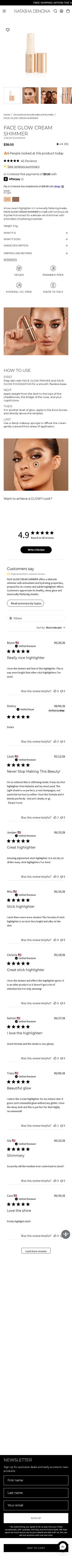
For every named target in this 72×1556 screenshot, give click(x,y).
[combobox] (51, 627)
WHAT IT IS (10, 232)
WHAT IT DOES (12, 239)
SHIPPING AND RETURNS (18, 253)
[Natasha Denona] (36, 11)
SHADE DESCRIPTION (16, 245)
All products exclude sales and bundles (33, 114)
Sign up (36, 1518)
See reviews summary (24, 166)
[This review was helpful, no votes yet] (55, 691)
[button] (55, 11)
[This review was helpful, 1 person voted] (55, 817)
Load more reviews (36, 1251)
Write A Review (36, 549)
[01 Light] (30, 95)
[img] (62, 144)
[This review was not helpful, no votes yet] (61, 691)
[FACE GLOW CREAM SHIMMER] (12, 95)
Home (7, 114)
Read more (15, 803)
